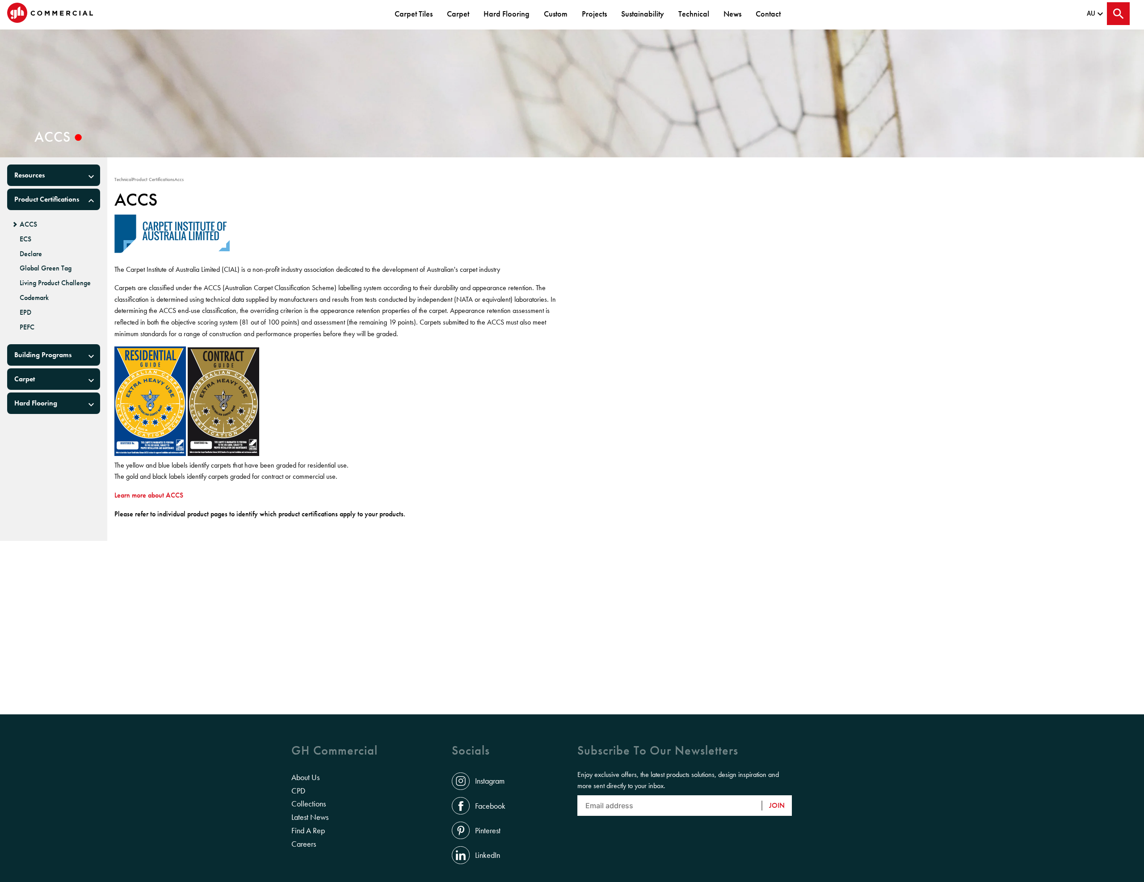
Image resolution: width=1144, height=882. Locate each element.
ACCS (28, 224)
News (732, 13)
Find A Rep (308, 831)
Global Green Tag (46, 268)
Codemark (34, 297)
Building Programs (43, 354)
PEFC (27, 327)
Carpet (458, 13)
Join (777, 805)
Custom (556, 13)
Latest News (309, 817)
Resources (29, 175)
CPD (298, 791)
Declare (31, 253)
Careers (303, 844)
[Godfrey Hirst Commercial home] (50, 14)
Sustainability (642, 13)
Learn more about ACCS (148, 495)
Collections (308, 804)
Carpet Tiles (414, 13)
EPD (25, 312)
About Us (305, 777)
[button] (53, 175)
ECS (25, 239)
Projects (594, 13)
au (1091, 13)
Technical (693, 13)
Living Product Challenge (55, 283)
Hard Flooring (507, 13)
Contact (768, 13)
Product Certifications (46, 199)
